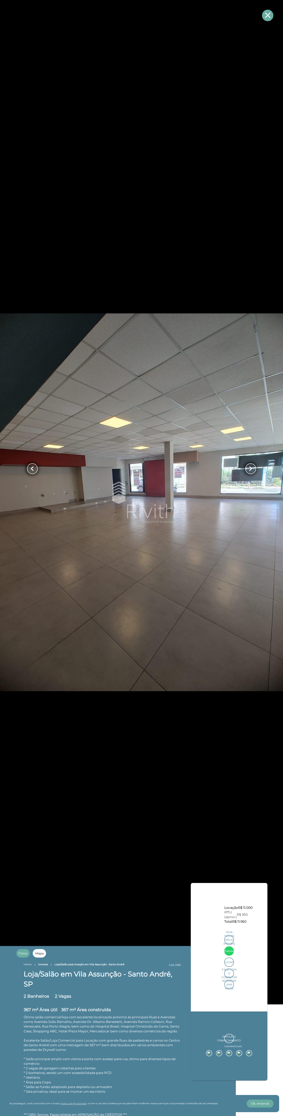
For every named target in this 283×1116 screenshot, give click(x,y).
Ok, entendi (260, 1103)
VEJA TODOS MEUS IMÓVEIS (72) (229, 1005)
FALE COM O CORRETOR (229, 1039)
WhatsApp (229, 1016)
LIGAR (229, 1028)
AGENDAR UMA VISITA (229, 1050)
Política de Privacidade (73, 1103)
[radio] (23, 953)
